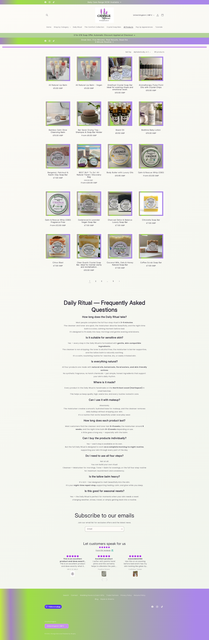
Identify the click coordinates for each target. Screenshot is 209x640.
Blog (96, 599)
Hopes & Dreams (107, 599)
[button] (47, 15)
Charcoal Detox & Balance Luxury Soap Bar (120, 221)
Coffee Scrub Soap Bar (151, 262)
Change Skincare (56, 634)
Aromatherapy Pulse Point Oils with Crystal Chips (151, 86)
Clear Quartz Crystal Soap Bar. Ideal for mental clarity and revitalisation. (89, 264)
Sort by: (128, 52)
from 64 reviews (103, 550)
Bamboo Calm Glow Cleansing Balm (58, 131)
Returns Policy (139, 595)
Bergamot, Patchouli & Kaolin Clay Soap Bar (58, 173)
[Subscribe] (121, 529)
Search (66, 595)
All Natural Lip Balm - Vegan (89, 85)
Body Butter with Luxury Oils (120, 172)
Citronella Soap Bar (151, 220)
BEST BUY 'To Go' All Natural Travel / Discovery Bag (89, 174)
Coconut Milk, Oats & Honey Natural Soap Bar (120, 263)
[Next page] (119, 281)
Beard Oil (120, 130)
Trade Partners (112, 595)
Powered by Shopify (69, 634)
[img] (104, 547)
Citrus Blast (58, 262)
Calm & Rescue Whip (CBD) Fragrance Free (58, 221)
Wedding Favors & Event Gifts (92, 595)
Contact (74, 595)
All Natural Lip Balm (58, 85)
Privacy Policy (126, 595)
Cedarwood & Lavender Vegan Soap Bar (89, 221)
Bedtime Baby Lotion (151, 130)
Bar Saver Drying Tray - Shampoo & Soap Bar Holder (89, 131)
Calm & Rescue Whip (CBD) (151, 172)
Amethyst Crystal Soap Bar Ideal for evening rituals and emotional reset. (120, 87)
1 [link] (89, 281)
